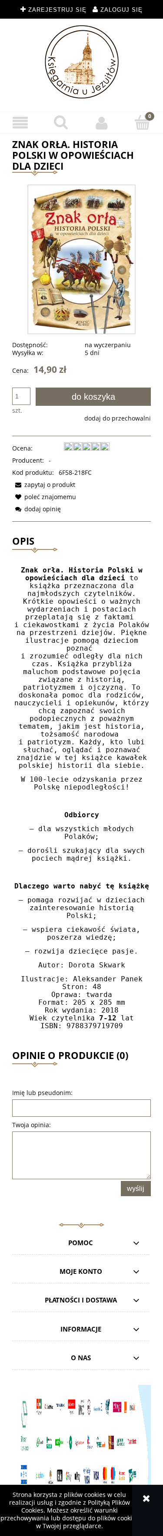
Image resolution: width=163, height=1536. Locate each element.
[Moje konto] (102, 123)
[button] (20, 123)
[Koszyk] (142, 122)
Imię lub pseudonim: (42, 1093)
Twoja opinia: (31, 1125)
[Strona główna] (82, 62)
